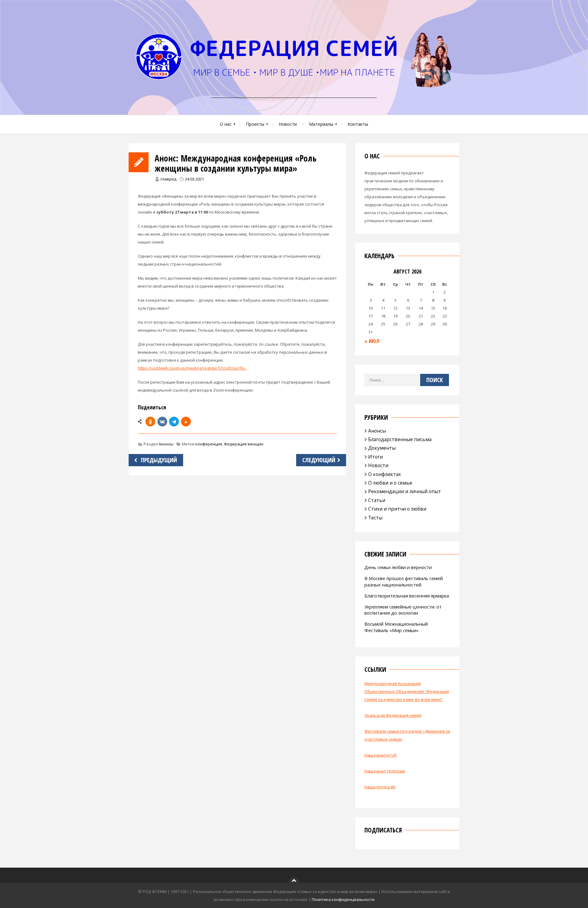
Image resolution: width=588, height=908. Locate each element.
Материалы (321, 124)
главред (168, 179)
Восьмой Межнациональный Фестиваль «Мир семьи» (396, 627)
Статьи (376, 500)
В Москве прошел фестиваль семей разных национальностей (403, 581)
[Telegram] (174, 421)
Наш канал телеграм (384, 771)
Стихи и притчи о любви (397, 508)
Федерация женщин (243, 444)
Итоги (375, 456)
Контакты (358, 124)
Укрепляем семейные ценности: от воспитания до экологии (403, 610)
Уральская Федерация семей (392, 715)
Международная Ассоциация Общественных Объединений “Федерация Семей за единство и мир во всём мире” (406, 691)
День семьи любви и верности (398, 567)
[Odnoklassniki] (150, 421)
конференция (208, 444)
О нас (226, 124)
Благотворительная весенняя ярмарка (406, 596)
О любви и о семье (390, 482)
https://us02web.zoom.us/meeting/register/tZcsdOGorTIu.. (192, 368)
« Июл (371, 340)
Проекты (255, 124)
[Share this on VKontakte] (162, 421)
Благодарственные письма (400, 439)
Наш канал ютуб (380, 755)
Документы (382, 448)
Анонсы (166, 444)
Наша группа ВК (380, 787)
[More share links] (186, 421)
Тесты (375, 517)
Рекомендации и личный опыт (404, 491)
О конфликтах (384, 474)
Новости (288, 124)
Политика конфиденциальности (343, 899)
